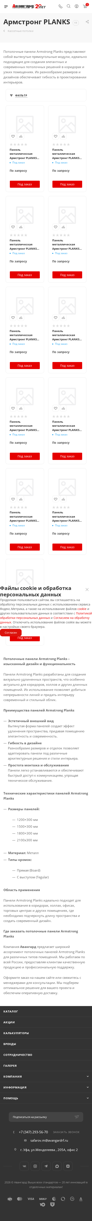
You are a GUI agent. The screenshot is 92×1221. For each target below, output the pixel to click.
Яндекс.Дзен (68, 1166)
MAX (57, 1166)
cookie (81, 609)
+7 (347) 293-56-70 (33, 1132)
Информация (15, 1087)
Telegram (46, 1166)
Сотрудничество (17, 1055)
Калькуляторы (16, 1033)
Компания (12, 1076)
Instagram (35, 1166)
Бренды (9, 1044)
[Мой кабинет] (77, 6)
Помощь (10, 1098)
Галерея (10, 1066)
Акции (9, 1022)
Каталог (10, 1011)
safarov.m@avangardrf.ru (49, 1140)
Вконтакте (24, 1166)
